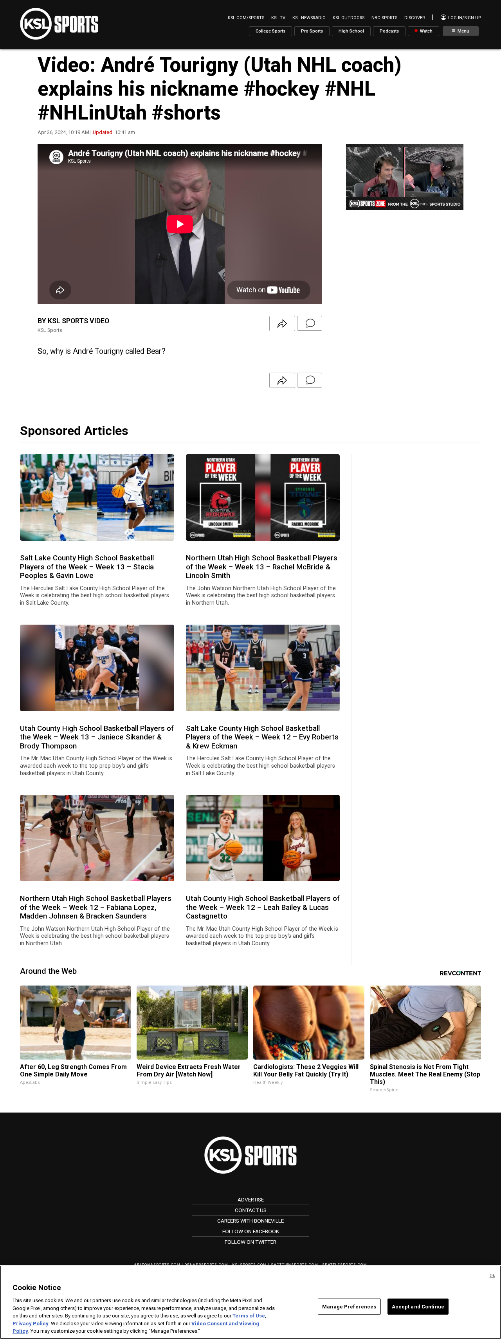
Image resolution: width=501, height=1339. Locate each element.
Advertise (251, 1199)
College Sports (270, 30)
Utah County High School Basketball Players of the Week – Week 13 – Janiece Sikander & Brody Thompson (97, 737)
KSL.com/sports (246, 17)
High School (351, 30)
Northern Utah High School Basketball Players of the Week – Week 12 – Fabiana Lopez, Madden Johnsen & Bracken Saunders (95, 907)
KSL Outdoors (348, 17)
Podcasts (389, 30)
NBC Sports (384, 17)
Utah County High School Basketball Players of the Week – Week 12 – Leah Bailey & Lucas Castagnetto (263, 907)
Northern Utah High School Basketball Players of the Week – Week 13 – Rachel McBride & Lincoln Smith (261, 567)
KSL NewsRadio (309, 17)
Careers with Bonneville (250, 1221)
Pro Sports (312, 30)
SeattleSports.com (344, 1265)
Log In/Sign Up (464, 17)
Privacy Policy (31, 1323)
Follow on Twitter (250, 1242)
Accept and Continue (418, 1306)
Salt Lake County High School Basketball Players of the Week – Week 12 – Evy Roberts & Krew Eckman (262, 737)
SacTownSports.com (294, 1265)
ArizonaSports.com (157, 1265)
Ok (492, 1275)
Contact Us (251, 1210)
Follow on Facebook (250, 1231)
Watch (426, 30)
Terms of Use (248, 1316)
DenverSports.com (206, 1265)
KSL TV (278, 17)
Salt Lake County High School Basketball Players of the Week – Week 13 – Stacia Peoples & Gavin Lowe (87, 567)
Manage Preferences (349, 1306)
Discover (414, 17)
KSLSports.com (249, 1265)
